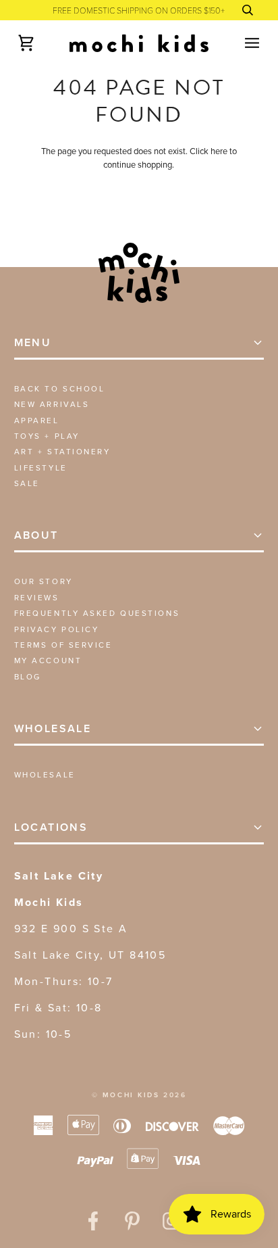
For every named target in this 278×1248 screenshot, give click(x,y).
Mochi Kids (131, 1095)
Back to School (59, 389)
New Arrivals (52, 404)
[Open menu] (240, 43)
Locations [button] (51, 827)
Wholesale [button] (53, 728)
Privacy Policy (56, 629)
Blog (27, 677)
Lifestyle (40, 468)
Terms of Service (63, 645)
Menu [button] (33, 342)
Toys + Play (47, 436)
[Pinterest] (132, 1220)
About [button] (36, 535)
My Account (48, 660)
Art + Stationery (62, 452)
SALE (27, 483)
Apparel (36, 420)
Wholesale (45, 775)
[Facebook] (93, 1220)
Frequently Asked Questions (97, 613)
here (219, 151)
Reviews (36, 598)
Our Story (43, 581)
